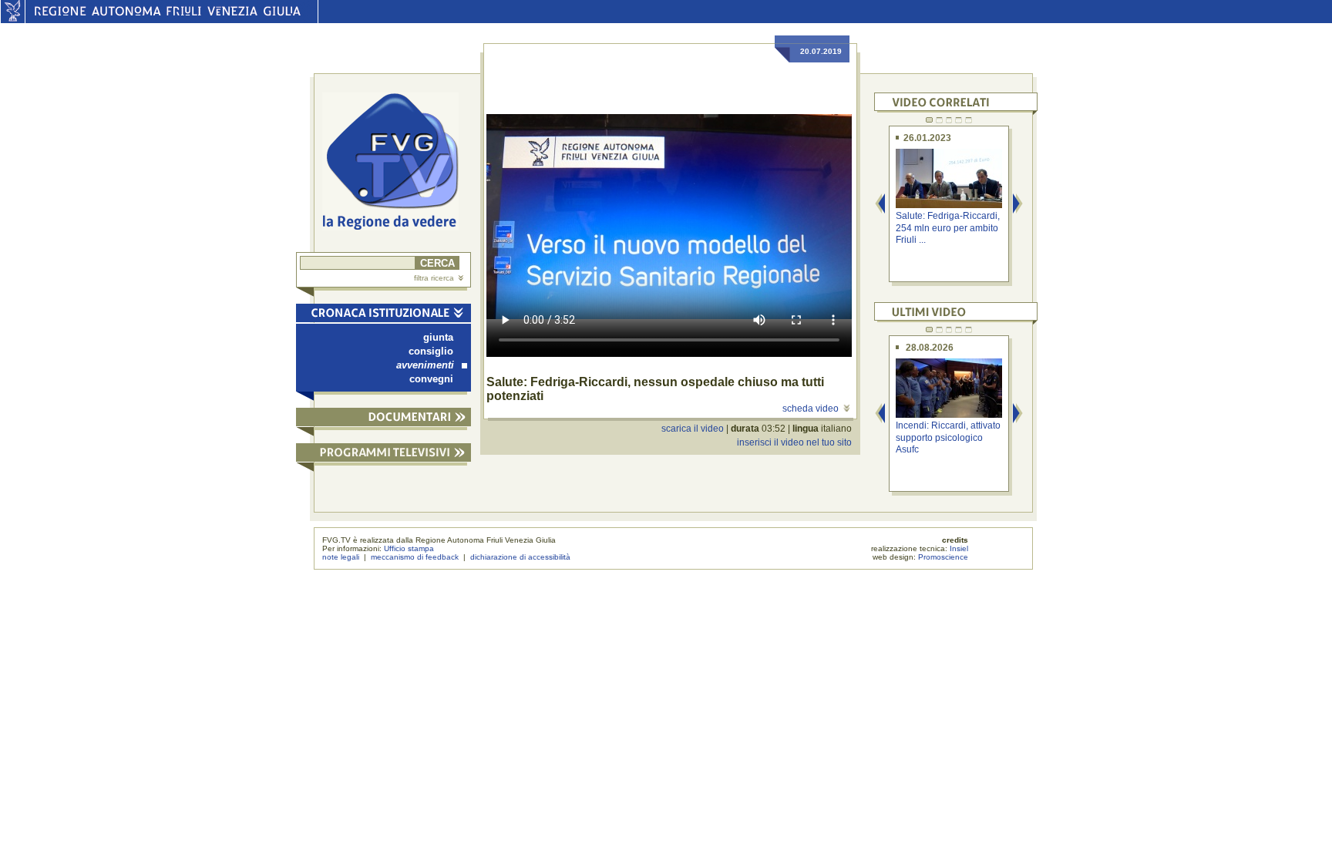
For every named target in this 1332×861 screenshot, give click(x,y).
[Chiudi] (383, 315)
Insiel (959, 548)
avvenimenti (425, 365)
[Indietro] (880, 205)
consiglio (431, 351)
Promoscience (943, 557)
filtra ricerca (434, 278)
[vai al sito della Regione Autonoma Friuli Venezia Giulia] (13, 19)
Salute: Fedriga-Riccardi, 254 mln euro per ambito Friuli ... (948, 227)
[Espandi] (383, 419)
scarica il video (692, 428)
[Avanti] (1018, 205)
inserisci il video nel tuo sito (794, 442)
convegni (431, 379)
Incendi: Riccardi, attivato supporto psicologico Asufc (948, 437)
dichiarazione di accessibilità (520, 557)
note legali (340, 557)
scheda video (810, 408)
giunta (438, 337)
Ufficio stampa (409, 548)
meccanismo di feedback (415, 557)
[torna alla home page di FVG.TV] (396, 163)
